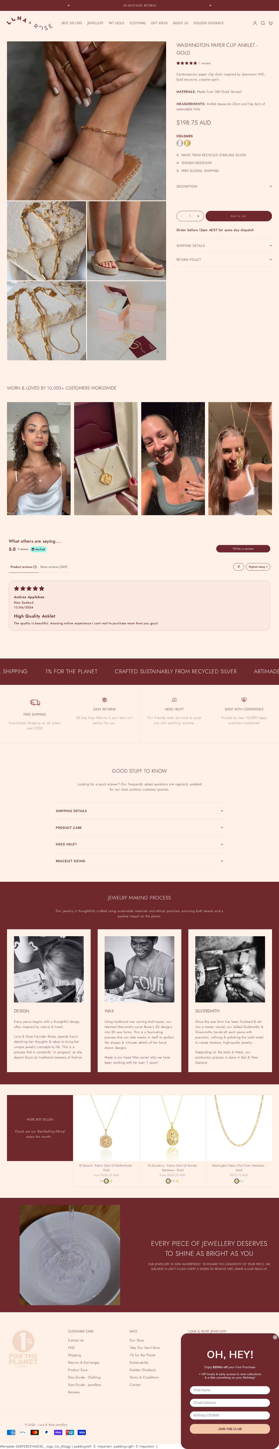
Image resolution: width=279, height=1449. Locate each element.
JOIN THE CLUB (230, 1429)
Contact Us (76, 1340)
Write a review (243, 548)
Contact (135, 1384)
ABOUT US (180, 23)
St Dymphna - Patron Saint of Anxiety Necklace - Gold (172, 1168)
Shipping (74, 1355)
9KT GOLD (116, 23)
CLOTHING (138, 23)
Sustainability (139, 1362)
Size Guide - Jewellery (84, 1384)
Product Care (78, 1370)
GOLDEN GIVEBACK (209, 23)
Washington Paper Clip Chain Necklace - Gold (239, 1168)
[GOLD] (187, 143)
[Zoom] (155, 190)
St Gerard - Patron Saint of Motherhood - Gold (106, 1168)
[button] (187, 63)
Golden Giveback (143, 1370)
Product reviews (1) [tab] (23, 567)
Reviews (74, 1392)
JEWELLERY (95, 23)
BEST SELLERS (72, 23)
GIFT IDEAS (159, 23)
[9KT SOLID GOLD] (111, 1181)
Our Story (137, 1340)
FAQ (71, 1347)
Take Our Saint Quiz (145, 1347)
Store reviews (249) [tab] (54, 567)
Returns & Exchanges (84, 1362)
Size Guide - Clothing (84, 1377)
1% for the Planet (142, 1355)
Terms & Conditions (144, 1377)
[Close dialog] (275, 1337)
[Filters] (238, 566)
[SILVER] (180, 143)
